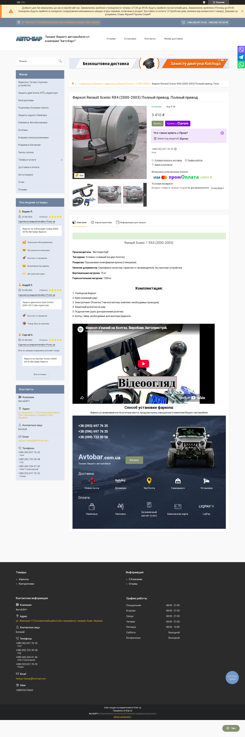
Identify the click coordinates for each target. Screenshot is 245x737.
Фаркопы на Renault (91, 83)
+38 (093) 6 (86, 426)
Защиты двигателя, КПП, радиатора (38, 93)
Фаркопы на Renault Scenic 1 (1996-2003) (126, 83)
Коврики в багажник (29, 145)
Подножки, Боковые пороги (33, 107)
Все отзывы (40, 374)
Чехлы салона (26, 152)
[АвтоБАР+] (29, 38)
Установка (130, 38)
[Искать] (60, 61)
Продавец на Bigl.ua (122, 710)
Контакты (150, 38)
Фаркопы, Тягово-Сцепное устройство (33, 84)
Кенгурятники (26, 100)
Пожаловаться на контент (112, 713)
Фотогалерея (25, 174)
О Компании (135, 579)
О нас (21, 182)
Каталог (134, 460)
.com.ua (99, 457)
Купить (158, 123)
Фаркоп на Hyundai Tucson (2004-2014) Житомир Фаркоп (40, 360)
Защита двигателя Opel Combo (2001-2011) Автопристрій (38, 304)
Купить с (172, 123)
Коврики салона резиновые (33, 137)
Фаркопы (24, 579)
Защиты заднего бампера (32, 115)
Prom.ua (137, 707)
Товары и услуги (27, 159)
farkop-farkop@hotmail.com (33, 440)
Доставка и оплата (28, 167)
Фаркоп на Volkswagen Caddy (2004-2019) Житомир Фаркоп (40, 230)
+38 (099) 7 (86, 437)
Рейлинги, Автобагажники (32, 122)
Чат (233, 728)
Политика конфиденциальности (141, 713)
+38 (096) (85, 431)
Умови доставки (173, 38)
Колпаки (23, 130)
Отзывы (111, 38)
